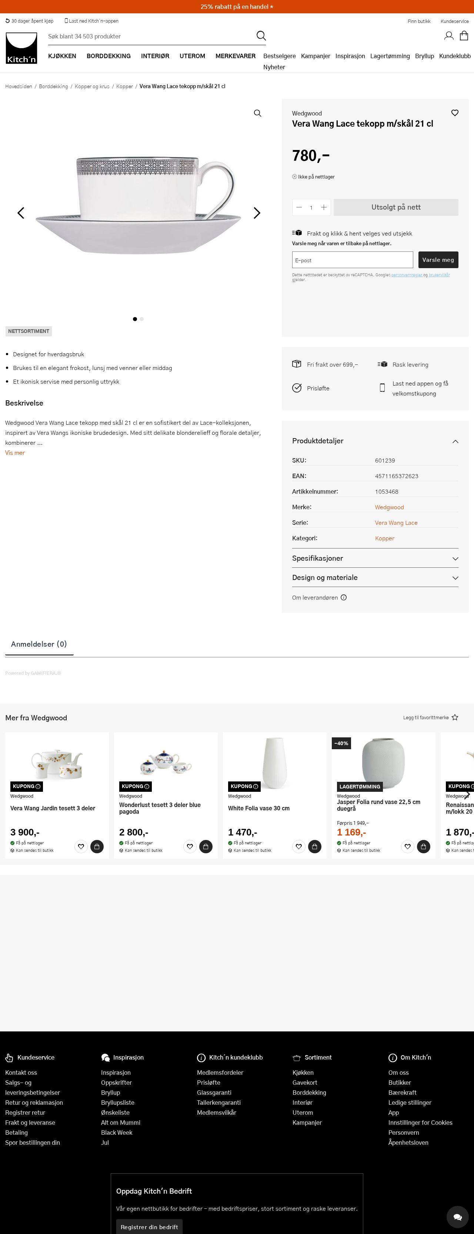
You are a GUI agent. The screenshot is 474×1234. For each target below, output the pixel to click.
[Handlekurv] (464, 35)
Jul (105, 1142)
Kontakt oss (21, 1072)
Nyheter (274, 67)
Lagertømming (390, 55)
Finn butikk (419, 21)
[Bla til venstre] (20, 213)
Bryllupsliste (117, 1102)
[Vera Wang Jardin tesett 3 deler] (57, 763)
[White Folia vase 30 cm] (274, 763)
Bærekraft (402, 1092)
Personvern (403, 1132)
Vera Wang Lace (396, 522)
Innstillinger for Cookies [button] (420, 1122)
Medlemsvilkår (216, 1112)
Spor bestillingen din (32, 1142)
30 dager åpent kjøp (32, 20)
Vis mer (15, 452)
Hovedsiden (18, 86)
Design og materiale (325, 577)
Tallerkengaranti (219, 1102)
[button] (454, 112)
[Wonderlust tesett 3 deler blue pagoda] (166, 763)
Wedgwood (307, 113)
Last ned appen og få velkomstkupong (420, 388)
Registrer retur (25, 1112)
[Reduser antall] (299, 207)
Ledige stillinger (409, 1102)
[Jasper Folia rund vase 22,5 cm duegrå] (383, 763)
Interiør (303, 1102)
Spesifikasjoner (317, 558)
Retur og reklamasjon (34, 1102)
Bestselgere (279, 55)
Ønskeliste (115, 1112)
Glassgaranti (214, 1092)
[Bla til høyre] (256, 213)
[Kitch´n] (21, 48)
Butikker (399, 1082)
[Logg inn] (449, 35)
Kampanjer (315, 55)
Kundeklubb (455, 55)
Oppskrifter (116, 1082)
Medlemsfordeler (220, 1072)
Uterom (303, 1112)
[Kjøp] (97, 846)
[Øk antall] (324, 207)
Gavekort (305, 1082)
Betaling (16, 1132)
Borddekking (53, 86)
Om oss (398, 1072)
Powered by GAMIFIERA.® (33, 673)
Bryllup (424, 55)
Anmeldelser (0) (39, 643)
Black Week (116, 1132)
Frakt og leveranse (30, 1122)
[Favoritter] (81, 846)
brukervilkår (439, 274)
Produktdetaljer (317, 440)
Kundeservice (455, 21)
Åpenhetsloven (408, 1142)
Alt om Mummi (120, 1122)
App (393, 1112)
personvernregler (407, 274)
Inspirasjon (350, 55)
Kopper (124, 86)
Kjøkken (303, 1072)
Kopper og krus (92, 86)
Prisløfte (318, 388)
